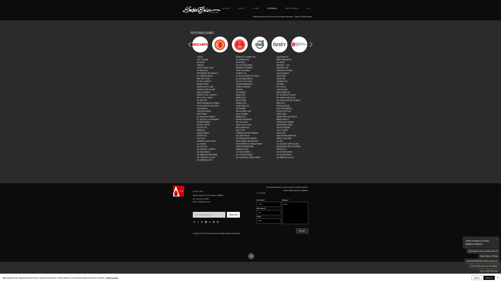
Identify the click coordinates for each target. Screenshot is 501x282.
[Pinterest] (206, 222)
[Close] (497, 278)
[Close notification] (497, 239)
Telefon (259, 217)
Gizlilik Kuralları (112, 278)
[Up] (251, 256)
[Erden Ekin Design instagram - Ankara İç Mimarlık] (194, 222)
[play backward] (190, 44)
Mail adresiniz (261, 208)
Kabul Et (489, 278)
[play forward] (311, 44)
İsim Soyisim (261, 200)
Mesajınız (285, 200)
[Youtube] (214, 222)
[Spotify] (217, 222)
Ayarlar (477, 278)
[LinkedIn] (210, 222)
